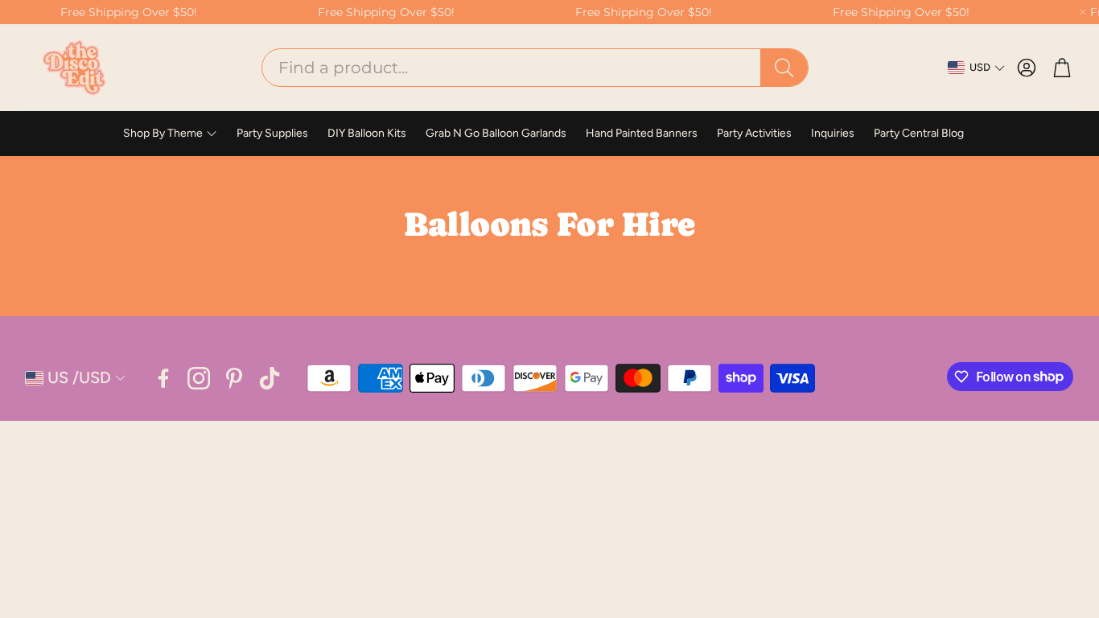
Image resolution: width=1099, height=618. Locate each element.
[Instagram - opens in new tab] (198, 378)
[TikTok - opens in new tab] (269, 378)
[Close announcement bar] (1083, 12)
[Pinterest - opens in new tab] (234, 378)
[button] (535, 67)
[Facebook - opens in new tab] (163, 378)
